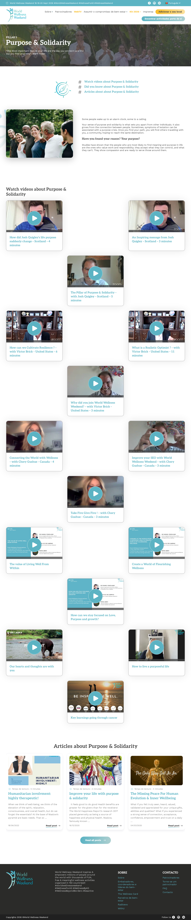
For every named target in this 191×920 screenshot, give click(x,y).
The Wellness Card (128, 894)
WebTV (78, 11)
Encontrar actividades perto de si (163, 18)
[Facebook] (149, 3)
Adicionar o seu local (170, 11)
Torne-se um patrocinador (170, 883)
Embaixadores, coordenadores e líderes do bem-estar (127, 885)
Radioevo (123, 904)
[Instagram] (154, 3)
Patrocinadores (63, 11)
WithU (121, 908)
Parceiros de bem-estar (128, 899)
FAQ (165, 888)
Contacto (168, 892)
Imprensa (148, 11)
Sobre (121, 877)
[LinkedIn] (159, 3)
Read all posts (93, 840)
